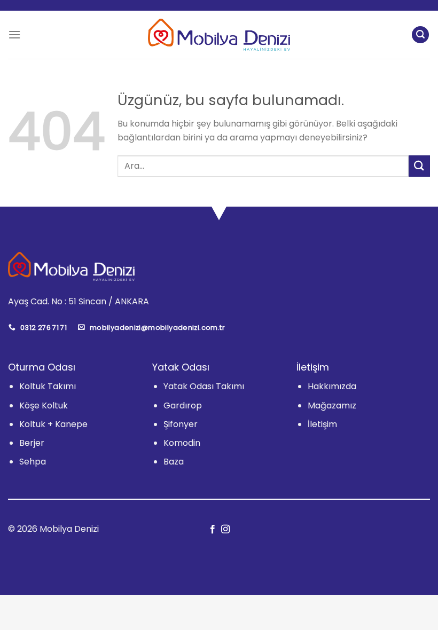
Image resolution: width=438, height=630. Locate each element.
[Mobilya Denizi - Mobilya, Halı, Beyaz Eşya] (219, 35)
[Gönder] (419, 165)
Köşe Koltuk (43, 405)
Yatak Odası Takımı (203, 386)
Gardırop (182, 405)
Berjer (31, 443)
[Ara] (420, 35)
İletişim (322, 424)
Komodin (181, 443)
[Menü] (14, 34)
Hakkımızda (332, 386)
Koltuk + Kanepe (53, 424)
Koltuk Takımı (47, 386)
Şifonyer (180, 424)
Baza (173, 461)
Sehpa (32, 461)
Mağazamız (332, 405)
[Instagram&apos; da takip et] (225, 529)
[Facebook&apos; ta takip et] (212, 529)
